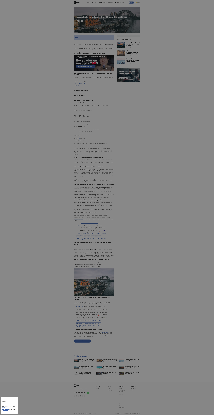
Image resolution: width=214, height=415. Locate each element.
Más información (5, 407)
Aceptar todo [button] (5, 409)
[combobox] (14, 398)
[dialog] (9, 405)
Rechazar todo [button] (13, 409)
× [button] (16, 398)
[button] (9, 412)
